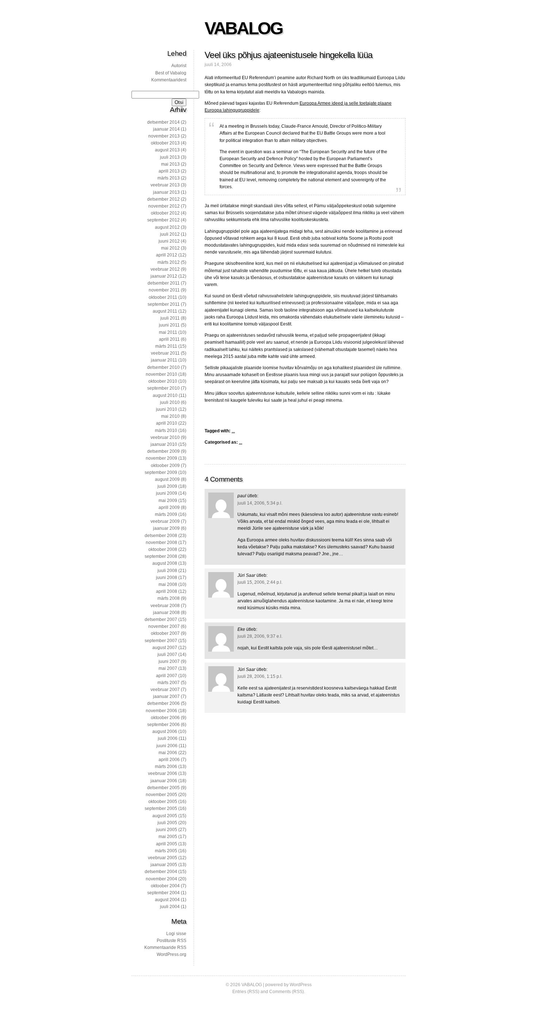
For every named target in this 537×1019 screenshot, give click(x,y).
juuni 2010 (166, 409)
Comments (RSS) (286, 991)
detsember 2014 (163, 122)
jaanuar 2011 (164, 360)
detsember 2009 (163, 451)
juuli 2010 (170, 402)
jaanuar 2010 (164, 444)
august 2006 (164, 731)
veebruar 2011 (165, 353)
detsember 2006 (163, 703)
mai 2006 (168, 752)
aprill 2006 (169, 759)
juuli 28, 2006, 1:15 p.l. (259, 676)
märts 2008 (168, 598)
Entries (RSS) (245, 991)
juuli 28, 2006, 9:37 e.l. (259, 636)
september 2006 (163, 724)
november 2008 (161, 542)
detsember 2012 (163, 199)
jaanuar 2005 (164, 864)
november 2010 (161, 374)
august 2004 (167, 899)
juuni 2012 (169, 241)
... (233, 430)
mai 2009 (168, 500)
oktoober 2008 (162, 549)
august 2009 (167, 479)
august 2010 (165, 395)
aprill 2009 (169, 507)
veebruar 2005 (162, 857)
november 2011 (164, 290)
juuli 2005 (167, 822)
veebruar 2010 (165, 437)
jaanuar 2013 (166, 192)
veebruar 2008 (165, 605)
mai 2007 (168, 668)
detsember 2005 (163, 787)
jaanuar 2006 (164, 780)
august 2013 (167, 150)
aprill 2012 (166, 255)
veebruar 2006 (162, 773)
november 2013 (164, 136)
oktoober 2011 (163, 297)
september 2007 (161, 640)
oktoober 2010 (162, 381)
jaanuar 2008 (166, 612)
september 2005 (161, 808)
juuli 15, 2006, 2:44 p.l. (259, 582)
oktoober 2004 (165, 885)
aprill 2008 (166, 591)
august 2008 (164, 563)
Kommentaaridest (168, 79)
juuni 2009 (166, 493)
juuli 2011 (170, 318)
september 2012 (163, 220)
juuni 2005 (166, 829)
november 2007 (164, 626)
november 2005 (161, 794)
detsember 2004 (161, 871)
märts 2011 (166, 346)
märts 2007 (168, 682)
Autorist (178, 65)
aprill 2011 (169, 339)
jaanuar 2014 (166, 129)
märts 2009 (166, 514)
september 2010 (163, 388)
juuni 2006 (167, 745)
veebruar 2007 (165, 689)
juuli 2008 (167, 570)
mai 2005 (168, 836)
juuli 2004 (170, 906)
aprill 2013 (169, 171)
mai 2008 (168, 584)
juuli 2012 (170, 234)
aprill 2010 (166, 423)
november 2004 (161, 878)
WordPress (301, 984)
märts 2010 (166, 430)
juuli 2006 (168, 738)
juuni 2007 (169, 661)
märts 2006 (166, 766)
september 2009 (161, 472)
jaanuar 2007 (166, 696)
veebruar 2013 (165, 185)
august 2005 (164, 815)
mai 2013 (170, 164)
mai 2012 (170, 248)
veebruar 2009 (165, 521)
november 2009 (161, 458)
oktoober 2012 (165, 213)
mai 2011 (168, 332)
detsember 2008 (161, 535)
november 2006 (161, 710)
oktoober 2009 (165, 465)
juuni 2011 (169, 325)
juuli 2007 (167, 654)
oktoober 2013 (165, 143)
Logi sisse (176, 933)
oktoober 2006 (165, 717)
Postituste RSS (171, 940)
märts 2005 (166, 850)
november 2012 (164, 206)
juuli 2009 (167, 486)
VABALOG (243, 28)
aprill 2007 (166, 675)
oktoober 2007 (165, 633)
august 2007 (164, 647)
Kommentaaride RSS (165, 947)
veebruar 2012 (165, 269)
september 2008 (161, 556)
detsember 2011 (164, 283)
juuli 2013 (170, 157)
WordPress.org (171, 954)
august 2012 (167, 227)
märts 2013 (168, 178)
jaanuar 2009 (166, 528)
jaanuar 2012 (164, 276)
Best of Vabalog (170, 73)
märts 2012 (168, 262)
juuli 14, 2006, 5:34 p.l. (259, 503)
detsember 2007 (161, 619)
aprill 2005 (166, 843)
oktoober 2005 (162, 801)
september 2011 (164, 304)
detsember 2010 (163, 367)
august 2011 (165, 311)
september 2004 (163, 892)
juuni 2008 (166, 577)
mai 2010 (170, 416)
